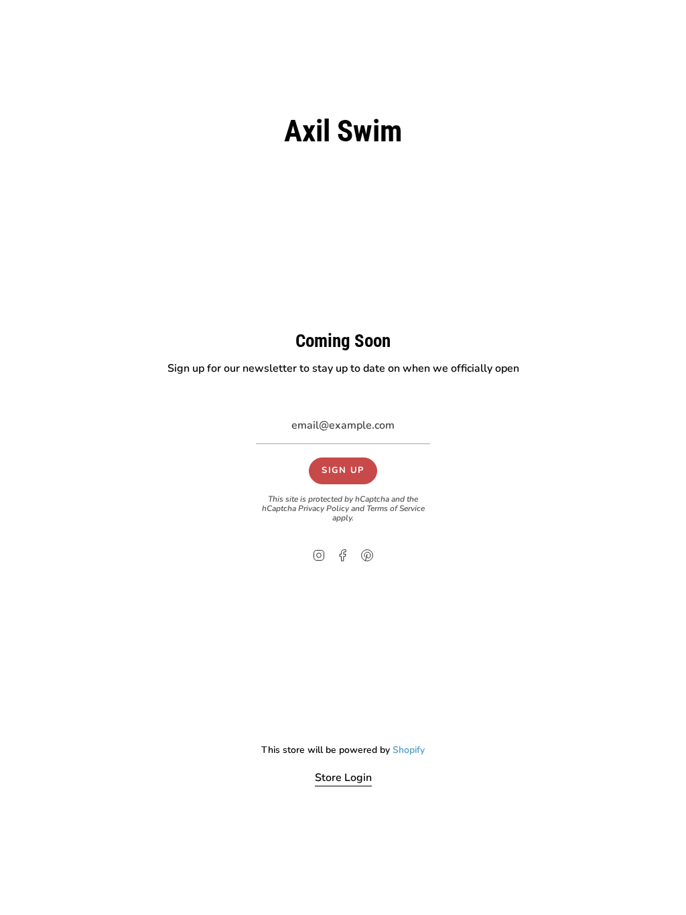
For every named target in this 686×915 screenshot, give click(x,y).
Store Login (343, 777)
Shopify (409, 750)
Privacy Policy (323, 508)
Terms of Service (395, 508)
